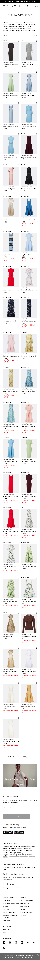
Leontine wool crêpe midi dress (13, 531)
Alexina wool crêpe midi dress (13, 158)
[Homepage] (20, 6)
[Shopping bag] (36, 6)
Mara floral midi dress (28, 391)
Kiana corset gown (9, 189)
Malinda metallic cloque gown (13, 671)
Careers (22, 909)
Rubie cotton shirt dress (28, 671)
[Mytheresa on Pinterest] (16, 942)
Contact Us (6, 900)
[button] (18, 41)
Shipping (6, 909)
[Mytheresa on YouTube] (28, 942)
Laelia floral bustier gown (29, 321)
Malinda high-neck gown (11, 741)
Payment (5, 906)
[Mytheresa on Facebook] (10, 942)
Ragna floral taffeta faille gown (13, 426)
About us (23, 897)
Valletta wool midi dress (10, 64)
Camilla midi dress (9, 706)
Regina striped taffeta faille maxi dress (15, 255)
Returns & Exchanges (10, 912)
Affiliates (23, 915)
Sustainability (24, 903)
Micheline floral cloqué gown (12, 126)
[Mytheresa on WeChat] (4, 948)
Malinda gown (7, 636)
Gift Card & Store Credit (11, 903)
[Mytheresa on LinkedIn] (4, 942)
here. (32, 957)
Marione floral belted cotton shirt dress (15, 601)
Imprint (5, 932)
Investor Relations (26, 912)
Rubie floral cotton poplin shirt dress (15, 566)
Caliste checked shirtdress (29, 64)
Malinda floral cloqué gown (30, 95)
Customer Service (8, 897)
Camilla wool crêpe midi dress (13, 461)
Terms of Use (7, 926)
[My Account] (33, 6)
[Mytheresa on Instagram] (22, 942)
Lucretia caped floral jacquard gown (15, 220)
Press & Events (24, 906)
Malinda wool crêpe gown (11, 95)
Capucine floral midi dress (11, 321)
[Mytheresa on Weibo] (34, 942)
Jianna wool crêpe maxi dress (12, 496)
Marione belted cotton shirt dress (14, 356)
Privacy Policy (7, 929)
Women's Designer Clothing (19, 856)
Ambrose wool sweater (28, 636)
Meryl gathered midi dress (29, 158)
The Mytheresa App (26, 900)
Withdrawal (6, 920)
